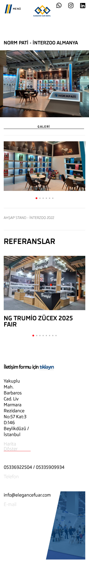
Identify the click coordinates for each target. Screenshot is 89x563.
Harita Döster (11, 446)
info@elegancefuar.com (27, 495)
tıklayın (47, 367)
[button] (36, 198)
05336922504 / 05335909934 (34, 467)
